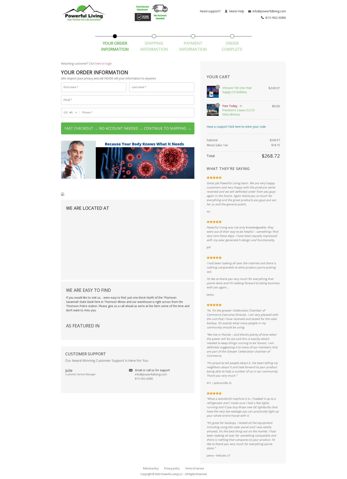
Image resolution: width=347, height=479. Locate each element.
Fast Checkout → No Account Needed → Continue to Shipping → (127, 128)
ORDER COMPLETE (232, 46)
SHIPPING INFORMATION (154, 46)
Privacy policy (172, 468)
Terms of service (194, 468)
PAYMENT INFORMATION (193, 46)
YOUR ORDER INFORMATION (115, 46)
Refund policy (150, 468)
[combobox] (70, 112)
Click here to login (100, 63)
